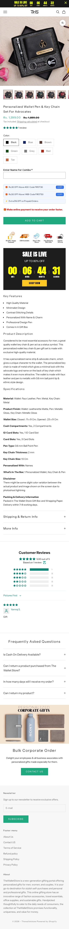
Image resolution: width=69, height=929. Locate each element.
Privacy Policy (10, 864)
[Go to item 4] (40, 94)
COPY (59, 187)
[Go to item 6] (61, 94)
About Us (8, 836)
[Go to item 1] (8, 94)
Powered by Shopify (47, 921)
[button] (10, 127)
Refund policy (10, 853)
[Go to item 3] (29, 94)
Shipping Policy (11, 859)
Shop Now (34, 283)
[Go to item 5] (51, 94)
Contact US (9, 842)
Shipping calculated (27, 121)
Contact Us (34, 771)
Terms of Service (12, 847)
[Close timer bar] (65, 2)
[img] (10, 604)
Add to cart (34, 220)
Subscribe (16, 819)
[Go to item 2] (18, 94)
